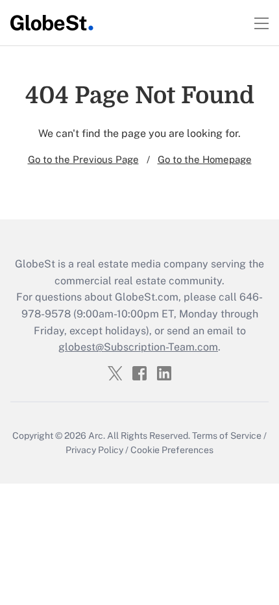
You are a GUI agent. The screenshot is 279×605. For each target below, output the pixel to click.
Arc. (96, 435)
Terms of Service (226, 435)
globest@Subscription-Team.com (138, 347)
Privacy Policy (94, 450)
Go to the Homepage (205, 159)
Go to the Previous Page (83, 159)
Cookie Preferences (171, 450)
